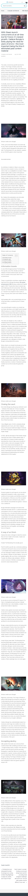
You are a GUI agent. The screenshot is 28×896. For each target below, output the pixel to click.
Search (25, 5)
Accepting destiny (7, 262)
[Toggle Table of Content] (15, 255)
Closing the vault (7, 259)
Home (2, 10)
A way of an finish (7, 260)
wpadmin (3, 56)
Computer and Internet (13, 10)
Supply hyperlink (5, 865)
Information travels (7, 257)
